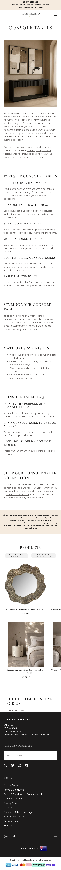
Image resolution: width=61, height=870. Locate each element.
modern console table (39, 133)
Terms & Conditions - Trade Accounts (23, 794)
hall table (41, 126)
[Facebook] (26, 765)
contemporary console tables (20, 266)
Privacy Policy (11, 803)
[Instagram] (19, 765)
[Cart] (55, 14)
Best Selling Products (16, 555)
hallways (8, 119)
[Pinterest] (12, 765)
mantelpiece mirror (14, 319)
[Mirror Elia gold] (26, 584)
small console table (16, 229)
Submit (49, 755)
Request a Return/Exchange (18, 812)
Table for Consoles (20, 276)
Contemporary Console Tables (30, 257)
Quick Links (10, 836)
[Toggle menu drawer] (5, 14)
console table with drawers (38, 129)
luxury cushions (23, 329)
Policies (8, 778)
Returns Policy (11, 785)
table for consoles (32, 282)
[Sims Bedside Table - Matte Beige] (26, 644)
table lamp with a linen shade (26, 322)
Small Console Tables (22, 223)
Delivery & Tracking (13, 798)
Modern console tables (16, 244)
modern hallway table (17, 494)
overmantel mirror (37, 319)
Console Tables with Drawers (29, 205)
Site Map (8, 807)
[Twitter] (5, 765)
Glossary (8, 825)
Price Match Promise (14, 816)
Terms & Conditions (14, 789)
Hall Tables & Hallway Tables (29, 183)
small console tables (21, 147)
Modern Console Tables (24, 239)
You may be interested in (43, 555)
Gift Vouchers (11, 821)
